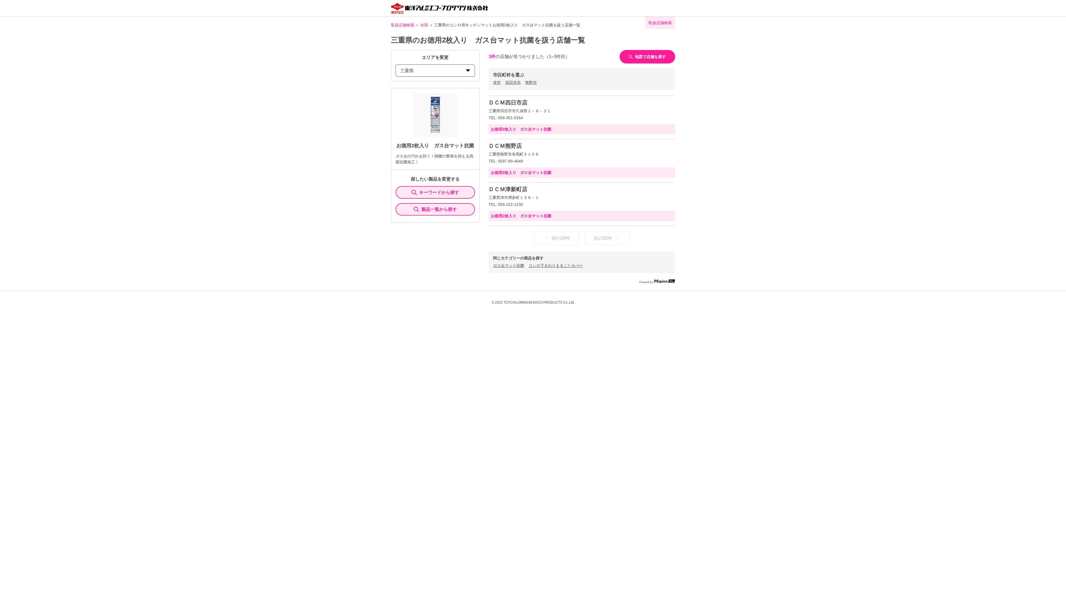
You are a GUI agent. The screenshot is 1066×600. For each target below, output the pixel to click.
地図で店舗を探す (650, 56)
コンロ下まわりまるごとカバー (556, 265)
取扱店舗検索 (402, 25)
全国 (424, 25)
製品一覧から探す (439, 209)
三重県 (407, 70)
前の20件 (561, 238)
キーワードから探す (439, 192)
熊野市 (531, 82)
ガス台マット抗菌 (508, 265)
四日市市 (513, 82)
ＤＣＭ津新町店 (508, 189)
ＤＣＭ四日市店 (508, 102)
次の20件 (603, 238)
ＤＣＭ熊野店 (505, 146)
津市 (497, 82)
